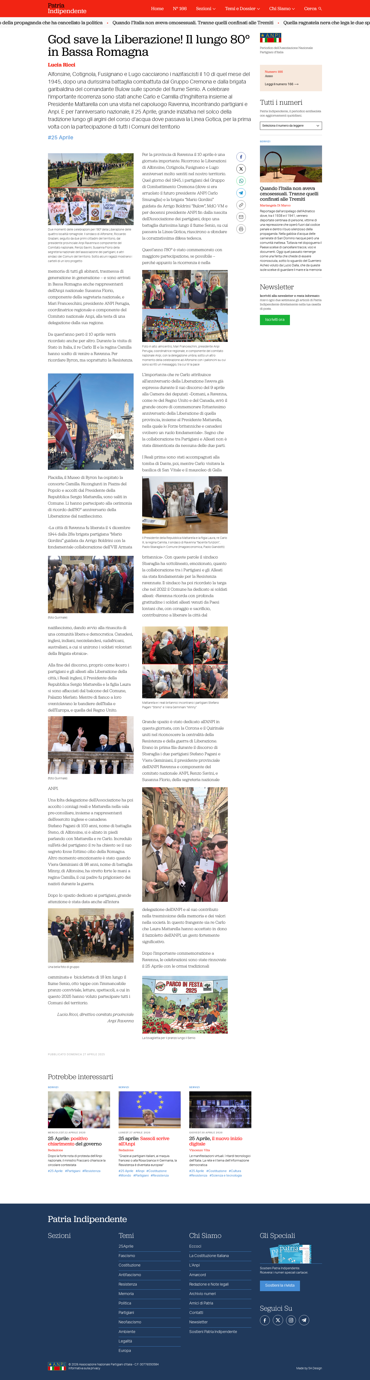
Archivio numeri (202, 1294)
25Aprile (126, 1246)
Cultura (236, 1171)
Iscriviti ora (275, 320)
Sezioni (203, 8)
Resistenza (92, 1171)
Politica (125, 1303)
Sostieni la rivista (280, 1285)
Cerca (310, 8)
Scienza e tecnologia (227, 1175)
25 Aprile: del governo (75, 1141)
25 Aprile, (215, 1141)
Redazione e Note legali (209, 1284)
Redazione (55, 1150)
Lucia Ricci (61, 64)
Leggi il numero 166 (279, 84)
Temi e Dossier (240, 8)
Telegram (304, 1320)
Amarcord (197, 1275)
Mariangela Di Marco (275, 205)
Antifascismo (130, 1275)
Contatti (196, 1313)
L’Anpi (194, 1265)
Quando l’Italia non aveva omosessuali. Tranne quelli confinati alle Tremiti (172, 23)
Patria (67, 8)
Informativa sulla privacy (84, 1368)
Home (157, 8)
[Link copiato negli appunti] (241, 205)
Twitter (278, 1320)
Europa (125, 1351)
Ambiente (127, 1332)
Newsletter (198, 1322)
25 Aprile (62, 137)
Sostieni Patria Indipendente (213, 1332)
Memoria (126, 1294)
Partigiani (73, 1171)
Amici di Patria (201, 1303)
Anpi (141, 1171)
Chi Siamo (280, 8)
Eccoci (195, 1246)
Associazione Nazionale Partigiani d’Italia (105, 1364)
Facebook (265, 1320)
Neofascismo (130, 1322)
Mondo (126, 1175)
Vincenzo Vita (199, 1150)
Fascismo (127, 1256)
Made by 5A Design (309, 1368)
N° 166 (180, 8)
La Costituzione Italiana (209, 1256)
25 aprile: (144, 1141)
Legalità (125, 1341)
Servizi (53, 1087)
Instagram (291, 1320)
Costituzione (157, 1171)
